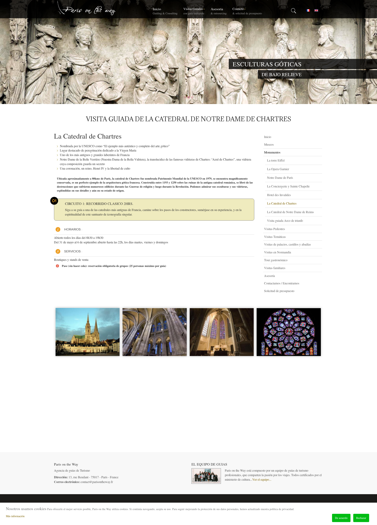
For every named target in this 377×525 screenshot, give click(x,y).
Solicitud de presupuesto (279, 291)
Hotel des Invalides (279, 195)
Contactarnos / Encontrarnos (281, 283)
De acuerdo (341, 518)
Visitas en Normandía (277, 252)
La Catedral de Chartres (281, 203)
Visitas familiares (274, 268)
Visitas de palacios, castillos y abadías (287, 244)
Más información (15, 516)
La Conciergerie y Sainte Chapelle (288, 186)
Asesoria (219, 10)
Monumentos (272, 152)
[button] (320, 144)
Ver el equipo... (261, 479)
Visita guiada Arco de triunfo (285, 220)
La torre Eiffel (276, 160)
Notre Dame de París (280, 177)
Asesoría (269, 276)
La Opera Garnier (278, 169)
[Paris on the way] (87, 8)
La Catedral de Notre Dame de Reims (290, 212)
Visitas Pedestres (274, 229)
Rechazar (361, 518)
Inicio (165, 10)
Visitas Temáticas (275, 237)
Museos (269, 144)
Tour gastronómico (275, 260)
